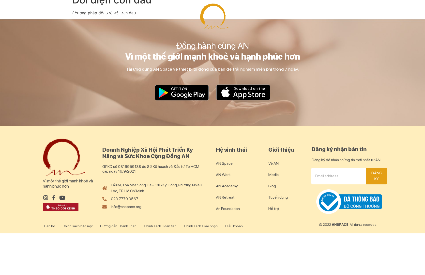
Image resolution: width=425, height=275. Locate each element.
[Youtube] (62, 197)
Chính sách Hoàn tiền (160, 226)
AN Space (68, 12)
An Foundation (228, 208)
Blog (369, 12)
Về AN (273, 163)
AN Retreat (263, 12)
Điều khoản (234, 226)
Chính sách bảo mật (77, 226)
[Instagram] (45, 197)
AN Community (320, 12)
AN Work (114, 12)
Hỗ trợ (273, 208)
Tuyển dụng (278, 197)
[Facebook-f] (54, 197)
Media (273, 174)
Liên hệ (49, 226)
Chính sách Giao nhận (201, 226)
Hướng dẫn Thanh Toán (118, 226)
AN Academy (164, 12)
